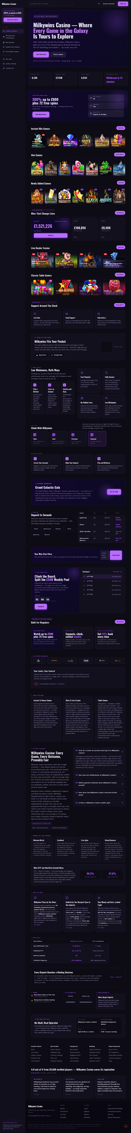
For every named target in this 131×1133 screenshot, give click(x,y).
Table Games (74, 1058)
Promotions (64, 1111)
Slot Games (10, 42)
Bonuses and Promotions (10, 37)
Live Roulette (74, 1061)
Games (62, 1108)
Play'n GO (54, 1058)
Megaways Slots (75, 1055)
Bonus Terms (113, 1049)
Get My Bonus (41, 114)
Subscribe (116, 555)
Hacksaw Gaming (56, 1061)
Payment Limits (94, 1061)
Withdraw (87, 1117)
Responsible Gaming (115, 1055)
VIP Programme (114, 1052)
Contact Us (10, 68)
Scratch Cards (35, 1058)
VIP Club (9, 59)
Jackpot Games (11, 31)
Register (86, 1111)
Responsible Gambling (115, 1108)
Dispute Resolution (114, 1117)
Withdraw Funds (94, 1052)
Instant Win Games (12, 47)
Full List (120, 128)
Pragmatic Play (55, 1052)
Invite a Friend (11, 64)
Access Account (108, 3)
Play (75, 237)
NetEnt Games (55, 1049)
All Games (120, 213)
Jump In (51, 235)
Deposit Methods (95, 1049)
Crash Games (35, 1061)
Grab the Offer (12, 20)
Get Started (41, 54)
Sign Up (123, 3)
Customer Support (115, 1058)
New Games (74, 1049)
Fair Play (110, 1114)
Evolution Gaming (56, 1055)
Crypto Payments (95, 1058)
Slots (33, 1049)
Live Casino (34, 1052)
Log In (86, 1108)
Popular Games (75, 1052)
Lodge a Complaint (116, 977)
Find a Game (58, 54)
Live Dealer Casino (12, 51)
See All (121, 182)
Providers (63, 1117)
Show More (119, 154)
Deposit (86, 1114)
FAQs (110, 1061)
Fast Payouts (93, 1055)
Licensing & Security (114, 1111)
